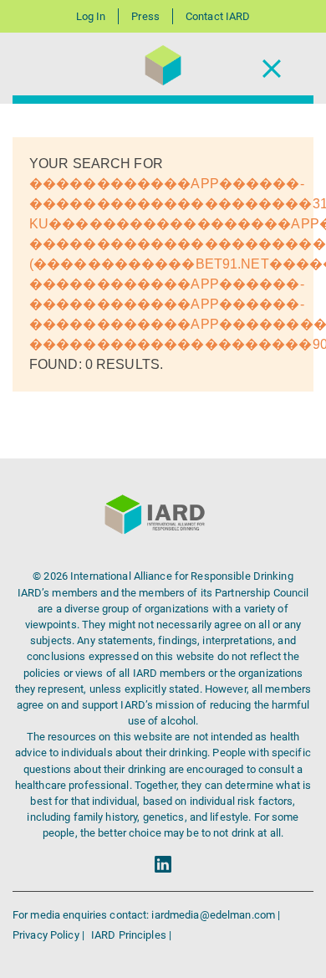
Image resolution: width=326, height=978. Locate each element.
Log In (91, 16)
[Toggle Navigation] (271, 68)
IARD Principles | (131, 935)
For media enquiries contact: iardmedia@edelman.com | (146, 915)
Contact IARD (218, 16)
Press (145, 16)
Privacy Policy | (50, 935)
